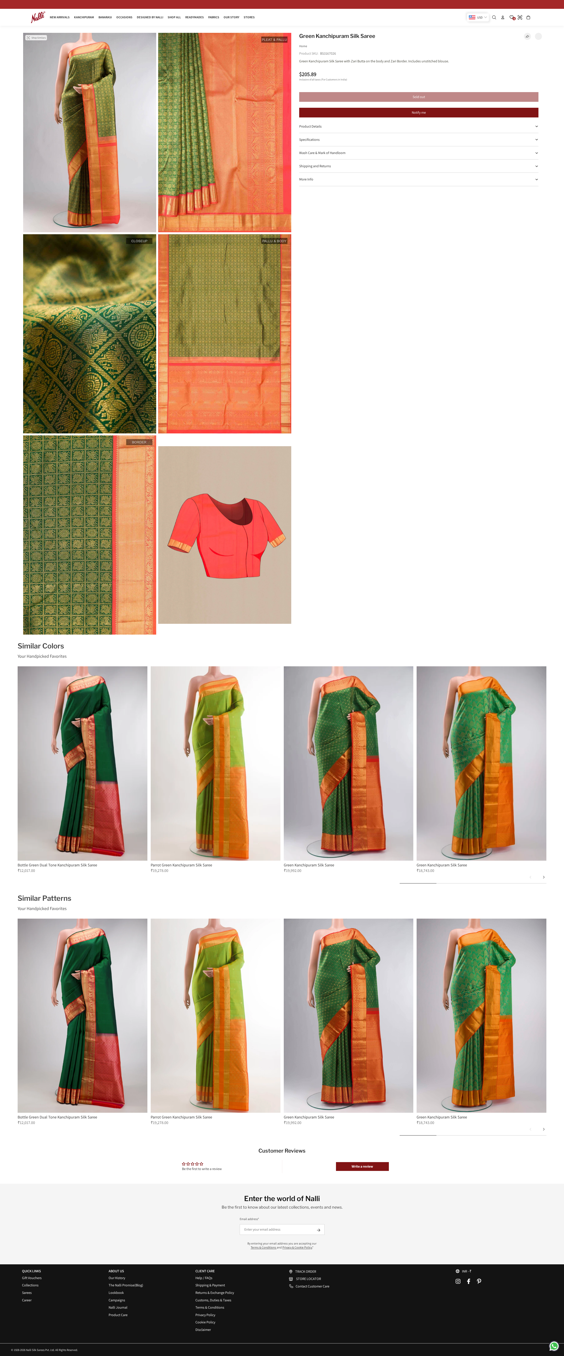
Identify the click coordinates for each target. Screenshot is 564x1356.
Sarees (27, 1292)
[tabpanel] (82, 769)
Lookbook (116, 1292)
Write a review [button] (362, 1166)
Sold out (419, 97)
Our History (117, 1278)
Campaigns (117, 1300)
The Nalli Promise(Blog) (126, 1285)
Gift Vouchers (32, 1278)
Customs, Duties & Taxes (213, 1300)
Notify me (419, 112)
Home (303, 46)
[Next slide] (543, 877)
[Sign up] (319, 1230)
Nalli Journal (118, 1307)
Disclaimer (203, 1329)
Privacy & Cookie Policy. (297, 1247)
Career (27, 1300)
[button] (498, 1271)
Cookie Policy (205, 1322)
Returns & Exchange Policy (214, 1292)
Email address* (249, 1219)
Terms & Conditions (264, 1247)
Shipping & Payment (210, 1285)
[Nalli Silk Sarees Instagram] (458, 1281)
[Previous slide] (530, 877)
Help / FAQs (203, 1278)
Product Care (118, 1315)
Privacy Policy (205, 1315)
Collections (30, 1285)
